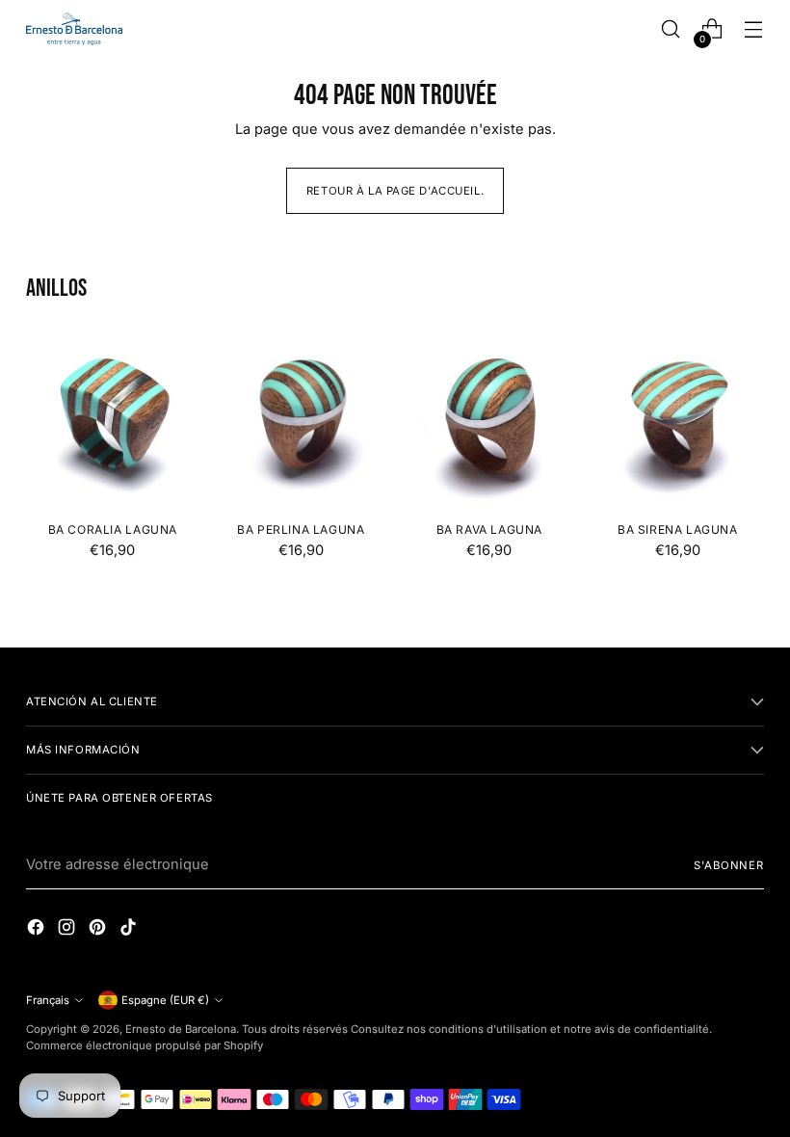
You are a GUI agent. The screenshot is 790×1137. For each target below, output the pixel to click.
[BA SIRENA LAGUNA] (678, 419)
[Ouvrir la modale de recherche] (671, 29)
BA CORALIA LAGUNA (112, 529)
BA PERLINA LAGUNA (300, 529)
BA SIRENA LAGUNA (678, 529)
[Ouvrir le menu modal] (754, 29)
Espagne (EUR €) (165, 1000)
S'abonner (729, 865)
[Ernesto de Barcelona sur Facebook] (37, 930)
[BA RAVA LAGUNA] (489, 419)
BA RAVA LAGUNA (489, 529)
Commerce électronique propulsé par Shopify (144, 1045)
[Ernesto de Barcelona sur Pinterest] (99, 930)
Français (47, 1000)
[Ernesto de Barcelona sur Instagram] (68, 930)
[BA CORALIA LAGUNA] (112, 419)
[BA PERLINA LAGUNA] (301, 419)
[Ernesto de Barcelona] (74, 29)
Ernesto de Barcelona (180, 1029)
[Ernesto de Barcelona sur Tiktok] (130, 930)
